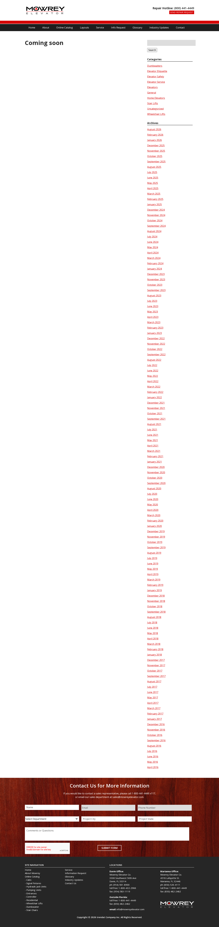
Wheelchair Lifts (156, 114)
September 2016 (156, 740)
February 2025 (155, 199)
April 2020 (152, 510)
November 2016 (156, 729)
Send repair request (181, 12)
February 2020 (155, 520)
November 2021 (156, 408)
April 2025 (152, 188)
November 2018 (156, 601)
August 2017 (154, 681)
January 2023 (154, 333)
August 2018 (154, 617)
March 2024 (153, 258)
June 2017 (152, 692)
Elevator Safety (155, 76)
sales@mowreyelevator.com (127, 797)
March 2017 (153, 708)
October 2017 (154, 670)
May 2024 (152, 247)
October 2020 (154, 477)
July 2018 (152, 622)
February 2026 (155, 134)
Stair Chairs (32, 910)
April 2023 (152, 317)
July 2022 (152, 365)
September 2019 (156, 547)
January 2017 (154, 719)
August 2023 (154, 295)
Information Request (75, 873)
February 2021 (155, 456)
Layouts (84, 27)
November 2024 (156, 215)
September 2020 (156, 483)
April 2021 (152, 445)
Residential (32, 900)
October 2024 (154, 220)
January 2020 (154, 526)
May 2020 (152, 504)
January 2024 (154, 268)
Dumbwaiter (32, 906)
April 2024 (152, 252)
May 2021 (152, 440)
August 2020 (154, 488)
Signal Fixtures (33, 883)
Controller (31, 896)
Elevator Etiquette (157, 71)
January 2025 (154, 204)
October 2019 (154, 542)
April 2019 (152, 574)
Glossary (137, 27)
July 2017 (152, 686)
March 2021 (153, 451)
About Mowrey (32, 873)
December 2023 (156, 274)
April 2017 (152, 703)
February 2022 (155, 392)
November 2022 (156, 343)
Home (31, 27)
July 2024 (152, 236)
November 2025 (156, 150)
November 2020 (156, 472)
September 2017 (156, 676)
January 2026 (154, 140)
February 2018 (155, 649)
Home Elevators (156, 98)
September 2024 (156, 226)
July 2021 (152, 429)
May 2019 (152, 569)
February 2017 (155, 713)
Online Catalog (64, 27)
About (45, 27)
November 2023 (156, 279)
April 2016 (152, 767)
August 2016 (154, 745)
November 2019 (156, 536)
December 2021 (156, 402)
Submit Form (109, 848)
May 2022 (152, 376)
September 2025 (156, 161)
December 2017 (156, 660)
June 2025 (152, 177)
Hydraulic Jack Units (36, 886)
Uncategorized (155, 108)
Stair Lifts (152, 103)
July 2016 (152, 751)
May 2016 (152, 762)
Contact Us (70, 883)
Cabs (28, 879)
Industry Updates (159, 27)
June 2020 (152, 499)
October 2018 (154, 606)
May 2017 (152, 697)
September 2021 (156, 418)
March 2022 (153, 386)
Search (152, 50)
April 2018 (152, 638)
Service (100, 27)
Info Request (118, 27)
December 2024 (156, 209)
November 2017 (156, 665)
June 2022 (152, 370)
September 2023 (156, 290)
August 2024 (154, 231)
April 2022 (152, 381)
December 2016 (156, 724)
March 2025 (153, 193)
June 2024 (152, 242)
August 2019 (154, 552)
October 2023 (154, 284)
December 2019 (156, 531)
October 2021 (154, 413)
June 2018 (152, 628)
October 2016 (154, 735)
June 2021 (152, 435)
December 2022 (156, 338)
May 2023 (152, 311)
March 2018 (153, 644)
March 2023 (153, 322)
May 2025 (152, 183)
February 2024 (155, 263)
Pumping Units (33, 889)
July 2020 (152, 494)
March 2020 (153, 515)
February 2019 (155, 585)
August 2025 (154, 167)
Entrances (31, 893)
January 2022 (154, 397)
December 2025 (156, 145)
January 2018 (154, 654)
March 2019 (153, 579)
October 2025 (154, 156)
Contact (180, 27)
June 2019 (152, 563)
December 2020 (156, 467)
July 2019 (152, 558)
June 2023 (152, 306)
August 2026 (154, 129)
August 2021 (154, 424)
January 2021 (154, 461)
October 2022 (154, 349)
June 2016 (152, 756)
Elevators (152, 87)
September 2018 (156, 611)
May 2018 (152, 633)
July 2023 (152, 301)
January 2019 (154, 590)
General (151, 92)
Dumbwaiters (154, 65)
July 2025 (152, 172)
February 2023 (155, 327)
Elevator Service (156, 82)
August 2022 (154, 360)
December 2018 (156, 595)
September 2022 (156, 354)
